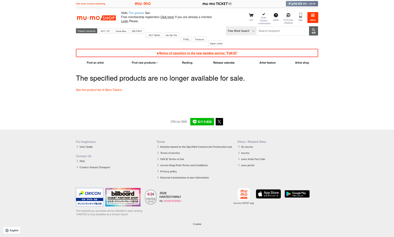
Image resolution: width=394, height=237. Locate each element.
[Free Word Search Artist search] (241, 30)
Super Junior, (216, 43)
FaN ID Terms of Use (172, 159)
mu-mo (245, 153)
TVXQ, (186, 39)
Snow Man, (121, 31)
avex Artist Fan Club (253, 159)
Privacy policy (168, 171)
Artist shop (302, 62)
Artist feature (267, 62)
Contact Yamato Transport (95, 167)
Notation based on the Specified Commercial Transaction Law (196, 147)
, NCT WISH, (154, 35)
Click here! (167, 17)
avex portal (247, 165)
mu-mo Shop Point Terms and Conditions (184, 165)
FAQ (82, 161)
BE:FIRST (137, 31)
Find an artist (95, 62)
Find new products (144, 62)
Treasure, (200, 39)
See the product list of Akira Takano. (99, 90)
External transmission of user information (184, 177)
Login (124, 21)
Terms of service (170, 153)
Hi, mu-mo (247, 147)
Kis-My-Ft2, (172, 35)
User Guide (86, 147)
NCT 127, (105, 31)
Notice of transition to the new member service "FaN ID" (198, 53)
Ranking (187, 62)
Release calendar (224, 62)
